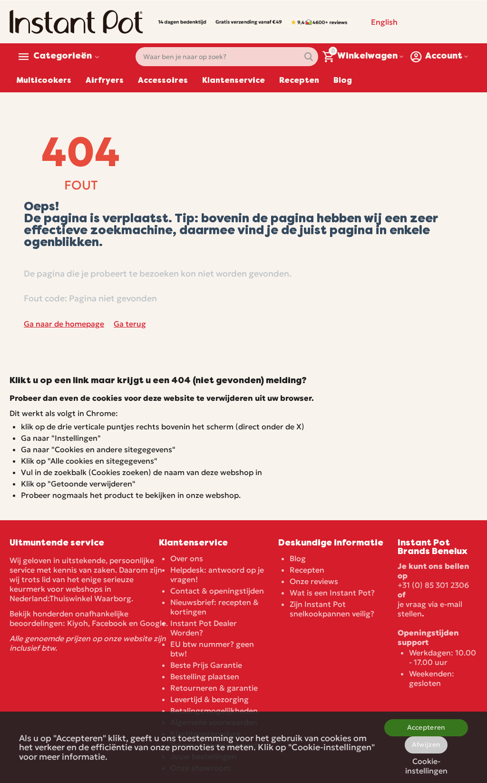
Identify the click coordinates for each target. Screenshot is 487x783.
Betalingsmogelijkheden (214, 710)
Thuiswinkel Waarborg (90, 598)
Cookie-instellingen (426, 764)
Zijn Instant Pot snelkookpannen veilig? (332, 608)
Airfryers (105, 81)
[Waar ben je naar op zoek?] (308, 56)
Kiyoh (77, 623)
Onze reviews (314, 581)
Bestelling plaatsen (204, 676)
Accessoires (163, 81)
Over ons (186, 558)
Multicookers (44, 81)
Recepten (299, 81)
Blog (342, 81)
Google (153, 623)
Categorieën (62, 56)
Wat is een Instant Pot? (332, 592)
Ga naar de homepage (64, 323)
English (384, 22)
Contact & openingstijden (217, 590)
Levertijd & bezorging (209, 699)
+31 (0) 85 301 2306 (433, 585)
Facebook (109, 623)
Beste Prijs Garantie (206, 665)
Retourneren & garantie (214, 688)
